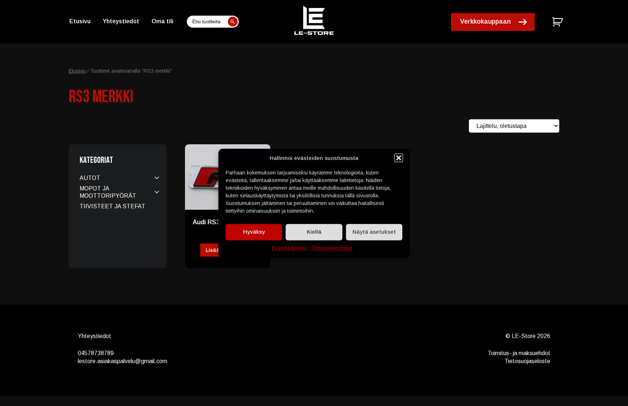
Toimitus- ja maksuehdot (519, 353)
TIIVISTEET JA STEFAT (112, 206)
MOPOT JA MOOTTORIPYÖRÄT (108, 191)
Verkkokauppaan (485, 21)
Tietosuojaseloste (332, 248)
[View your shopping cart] (558, 21)
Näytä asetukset (374, 232)
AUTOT (90, 178)
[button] (398, 157)
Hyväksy (254, 232)
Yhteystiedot (121, 21)
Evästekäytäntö (289, 248)
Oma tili (162, 21)
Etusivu (79, 21)
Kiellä (314, 232)
